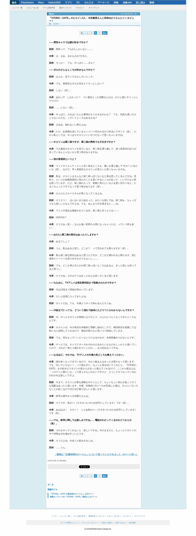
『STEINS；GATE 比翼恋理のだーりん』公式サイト (72, 494)
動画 (152, 2)
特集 (116, 2)
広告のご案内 (106, 523)
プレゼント (80, 8)
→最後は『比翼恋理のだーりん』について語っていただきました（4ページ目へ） (96, 454)
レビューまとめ (33, 8)
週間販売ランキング (96, 516)
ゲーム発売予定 (49, 8)
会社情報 (132, 523)
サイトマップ (94, 8)
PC (78, 2)
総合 (14, 2)
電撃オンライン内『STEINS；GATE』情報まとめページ (73, 497)
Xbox (41, 2)
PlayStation (27, 2)
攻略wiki (127, 2)
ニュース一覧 (17, 8)
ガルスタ (88, 2)
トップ (53, 516)
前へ (82, 33)
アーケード (103, 2)
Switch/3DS (54, 2)
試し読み (140, 2)
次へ (104, 33)
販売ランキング (65, 8)
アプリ (68, 2)
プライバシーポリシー (89, 523)
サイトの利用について (69, 523)
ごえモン (56, 24)
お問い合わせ (120, 523)
